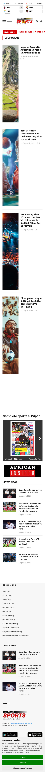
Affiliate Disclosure (10, 627)
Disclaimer (7, 611)
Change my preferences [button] (22, 768)
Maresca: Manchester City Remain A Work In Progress (29, 557)
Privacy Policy (8, 615)
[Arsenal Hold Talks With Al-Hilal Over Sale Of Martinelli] (9, 542)
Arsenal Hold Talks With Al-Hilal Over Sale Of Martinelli (29, 541)
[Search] (37, 21)
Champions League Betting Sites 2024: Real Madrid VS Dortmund (31, 302)
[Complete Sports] (25, 21)
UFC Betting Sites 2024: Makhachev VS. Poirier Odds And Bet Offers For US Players (30, 220)
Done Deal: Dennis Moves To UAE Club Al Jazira (30, 491)
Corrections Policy (10, 623)
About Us (6, 591)
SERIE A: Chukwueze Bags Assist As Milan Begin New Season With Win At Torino (30, 525)
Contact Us (7, 595)
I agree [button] (23, 757)
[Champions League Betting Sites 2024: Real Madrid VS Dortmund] (10, 335)
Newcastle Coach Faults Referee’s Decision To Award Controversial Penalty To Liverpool (30, 507)
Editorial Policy (8, 619)
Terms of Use (8, 603)
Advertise (6, 599)
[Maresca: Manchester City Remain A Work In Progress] (9, 557)
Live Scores (10, 32)
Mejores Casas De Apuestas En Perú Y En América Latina (30, 50)
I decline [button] (22, 762)
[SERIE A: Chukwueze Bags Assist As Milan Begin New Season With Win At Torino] (9, 524)
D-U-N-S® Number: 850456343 (15, 635)
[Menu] (7, 21)
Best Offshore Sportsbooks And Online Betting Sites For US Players (31, 135)
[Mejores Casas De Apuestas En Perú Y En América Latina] (10, 84)
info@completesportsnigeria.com (21, 723)
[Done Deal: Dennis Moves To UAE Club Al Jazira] (9, 493)
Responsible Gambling (12, 631)
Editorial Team (8, 607)
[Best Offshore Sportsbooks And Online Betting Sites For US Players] (10, 167)
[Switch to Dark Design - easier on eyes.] (41, 21)
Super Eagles (25, 32)
